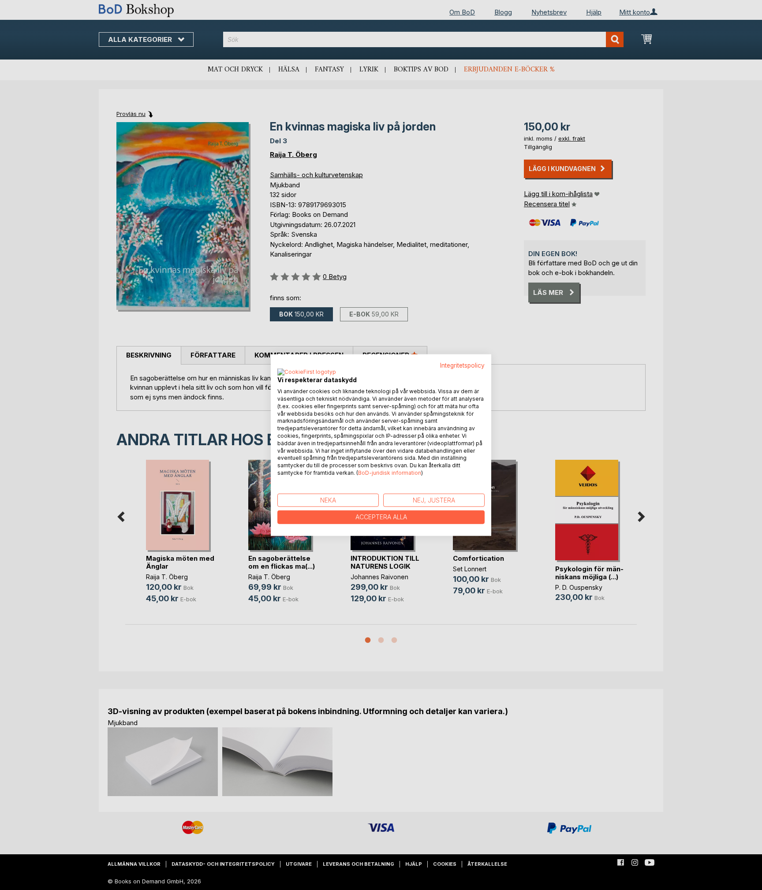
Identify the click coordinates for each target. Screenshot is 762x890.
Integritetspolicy (462, 365)
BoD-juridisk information (389, 472)
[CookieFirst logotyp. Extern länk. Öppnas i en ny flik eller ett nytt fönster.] (306, 372)
